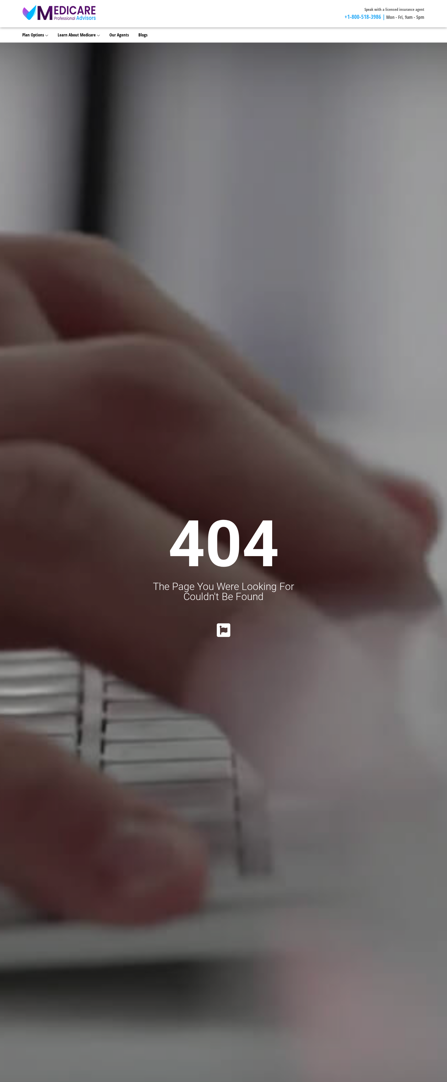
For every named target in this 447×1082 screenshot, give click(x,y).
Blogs (142, 35)
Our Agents (119, 35)
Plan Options (33, 35)
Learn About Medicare (77, 35)
